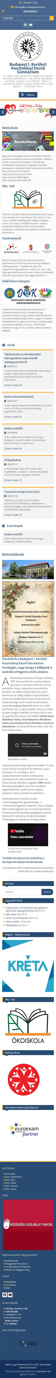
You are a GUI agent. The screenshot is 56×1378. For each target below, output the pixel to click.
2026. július (10, 1173)
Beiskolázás (10, 128)
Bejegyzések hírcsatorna (16, 1263)
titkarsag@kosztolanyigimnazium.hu (29, 7)
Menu (30, 95)
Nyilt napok (11, 914)
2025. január (11, 1189)
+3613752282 (11, 1311)
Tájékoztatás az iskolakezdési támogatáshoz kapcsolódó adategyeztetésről (22, 358)
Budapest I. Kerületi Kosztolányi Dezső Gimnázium (28, 68)
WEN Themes (29, 1374)
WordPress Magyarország (17, 1269)
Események (10, 1284)
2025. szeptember (13, 1176)
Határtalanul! (11, 238)
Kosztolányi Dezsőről (20, 705)
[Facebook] (25, 25)
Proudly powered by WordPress (20, 1371)
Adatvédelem (30, 11)
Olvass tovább (11, 385)
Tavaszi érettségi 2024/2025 (22, 491)
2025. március (11, 1186)
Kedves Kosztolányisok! (19, 396)
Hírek (7, 1288)
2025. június (10, 1182)
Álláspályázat (12, 460)
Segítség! (8, 18)
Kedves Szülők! (13, 428)
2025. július (10, 1179)
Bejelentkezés (11, 1260)
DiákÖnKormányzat (16, 281)
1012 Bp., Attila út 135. (16, 1308)
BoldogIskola (15, 110)
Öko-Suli (8, 186)
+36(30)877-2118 (29, 3)
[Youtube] (31, 25)
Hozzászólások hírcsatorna (17, 1266)
